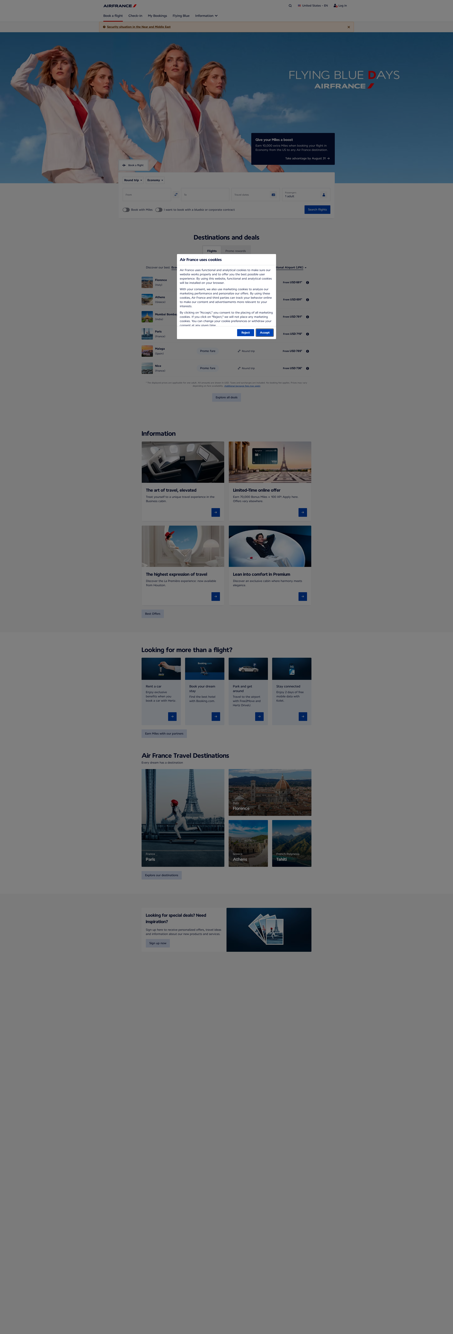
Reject (246, 332)
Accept (265, 332)
